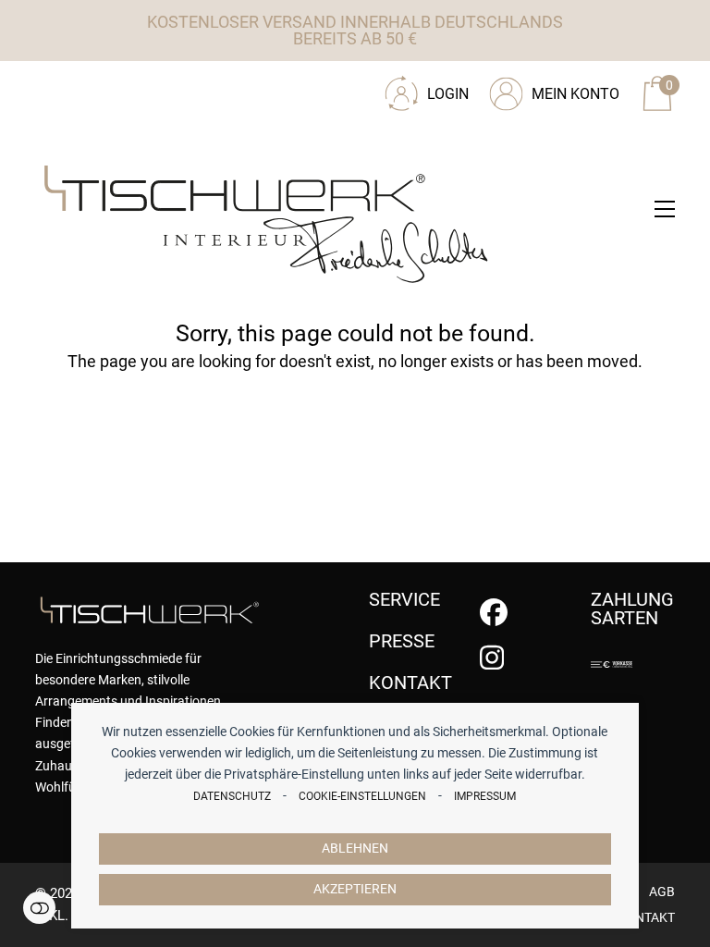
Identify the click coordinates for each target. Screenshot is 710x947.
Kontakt (646, 917)
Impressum (485, 796)
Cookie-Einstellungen (362, 796)
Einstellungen (39, 908)
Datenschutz (232, 796)
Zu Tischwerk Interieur (160, 87)
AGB (662, 891)
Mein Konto (575, 94)
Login (448, 94)
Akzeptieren (355, 889)
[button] (665, 209)
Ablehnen (355, 848)
